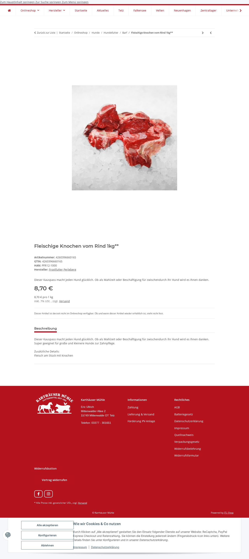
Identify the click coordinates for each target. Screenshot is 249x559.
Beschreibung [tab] (45, 328)
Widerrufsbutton (45, 468)
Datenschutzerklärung (105, 547)
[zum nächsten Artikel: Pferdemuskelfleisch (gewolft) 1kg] (203, 33)
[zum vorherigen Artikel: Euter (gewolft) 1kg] (211, 33)
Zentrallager (209, 10)
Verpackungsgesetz (186, 442)
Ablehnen (47, 545)
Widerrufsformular (186, 455)
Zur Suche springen (48, 2)
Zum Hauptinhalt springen (17, 2)
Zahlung (133, 407)
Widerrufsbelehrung (187, 448)
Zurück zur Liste (46, 32)
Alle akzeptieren (47, 525)
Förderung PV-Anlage (141, 421)
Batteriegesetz (183, 414)
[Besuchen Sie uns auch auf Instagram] (48, 493)
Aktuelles (103, 10)
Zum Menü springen (75, 2)
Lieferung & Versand (141, 414)
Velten (160, 10)
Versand (64, 301)
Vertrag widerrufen (54, 480)
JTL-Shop (228, 512)
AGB (177, 407)
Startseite (81, 10)
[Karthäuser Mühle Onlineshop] (9, 10)
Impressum (80, 547)
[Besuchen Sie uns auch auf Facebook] (38, 493)
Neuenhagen (182, 10)
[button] (238, 10)
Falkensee (139, 10)
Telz (121, 10)
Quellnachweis (184, 435)
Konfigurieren (47, 535)
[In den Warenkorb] (37, 45)
